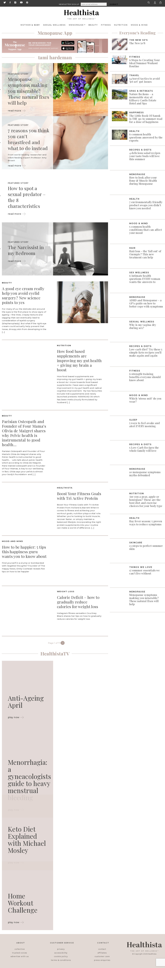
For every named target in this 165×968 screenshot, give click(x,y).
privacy (61, 949)
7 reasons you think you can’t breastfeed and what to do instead (28, 139)
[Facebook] (10, 2)
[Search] (149, 2)
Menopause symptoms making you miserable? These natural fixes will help (28, 91)
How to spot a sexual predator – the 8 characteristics (27, 197)
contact (102, 949)
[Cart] (161, 2)
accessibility (60, 953)
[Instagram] (15, 2)
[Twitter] (4, 2)
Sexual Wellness (54, 25)
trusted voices (19, 953)
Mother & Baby (30, 25)
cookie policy (61, 956)
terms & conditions (61, 960)
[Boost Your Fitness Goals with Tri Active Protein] (27, 507)
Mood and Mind (12, 541)
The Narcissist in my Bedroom (26, 250)
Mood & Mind (139, 25)
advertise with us (20, 956)
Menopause (76, 25)
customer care (102, 956)
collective (20, 949)
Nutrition (121, 25)
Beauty (93, 25)
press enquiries (102, 960)
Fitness (106, 25)
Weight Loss (65, 591)
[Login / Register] (155, 2)
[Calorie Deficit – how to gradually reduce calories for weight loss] (27, 611)
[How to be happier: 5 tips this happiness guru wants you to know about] (82, 560)
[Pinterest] (27, 2)
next (63, 643)
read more (14, 110)
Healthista (64, 488)
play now (13, 717)
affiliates (102, 953)
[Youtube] (21, 2)
